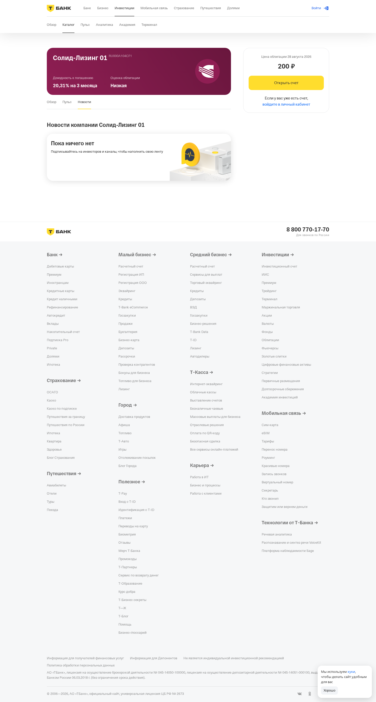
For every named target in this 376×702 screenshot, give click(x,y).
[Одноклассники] (310, 694)
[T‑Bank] (59, 8)
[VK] (299, 694)
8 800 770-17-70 (307, 229)
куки (351, 671)
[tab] (51, 102)
